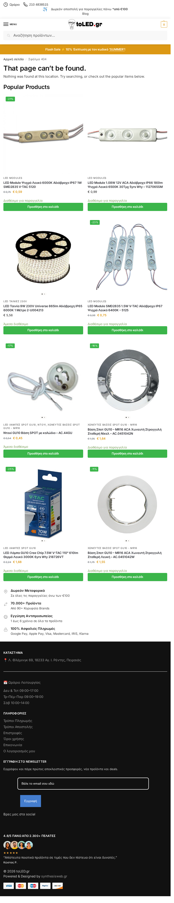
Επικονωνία (12, 745)
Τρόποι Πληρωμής (17, 721)
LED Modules (12, 178)
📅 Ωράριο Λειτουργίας (22, 682)
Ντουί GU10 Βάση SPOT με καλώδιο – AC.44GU (37, 433)
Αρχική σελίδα (13, 59)
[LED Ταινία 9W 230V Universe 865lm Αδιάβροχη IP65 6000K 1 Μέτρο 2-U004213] (43, 257)
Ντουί (42, 424)
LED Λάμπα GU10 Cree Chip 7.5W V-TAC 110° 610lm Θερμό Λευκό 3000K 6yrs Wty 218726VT (40, 555)
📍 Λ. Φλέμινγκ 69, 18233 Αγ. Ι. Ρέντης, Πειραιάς (42, 660)
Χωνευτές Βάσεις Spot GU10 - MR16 (112, 424)
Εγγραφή (30, 801)
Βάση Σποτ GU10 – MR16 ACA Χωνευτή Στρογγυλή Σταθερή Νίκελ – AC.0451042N (125, 431)
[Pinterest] (48, 822)
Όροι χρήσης (13, 739)
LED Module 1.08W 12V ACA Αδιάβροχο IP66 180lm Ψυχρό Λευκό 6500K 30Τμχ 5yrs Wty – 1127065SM (125, 185)
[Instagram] (15, 822)
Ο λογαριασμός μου (19, 751)
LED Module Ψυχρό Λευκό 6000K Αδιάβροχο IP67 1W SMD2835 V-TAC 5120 (42, 185)
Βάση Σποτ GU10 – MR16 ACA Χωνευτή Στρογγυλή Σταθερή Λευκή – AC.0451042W (125, 555)
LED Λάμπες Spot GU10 (19, 424)
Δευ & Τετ (11, 691)
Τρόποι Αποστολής (18, 727)
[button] (163, 24)
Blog (85, 13)
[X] (31, 822)
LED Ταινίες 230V (15, 301)
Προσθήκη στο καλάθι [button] (43, 206)
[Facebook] (5, 822)
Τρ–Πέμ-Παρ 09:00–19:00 (23, 697)
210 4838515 (38, 4)
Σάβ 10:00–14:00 (16, 703)
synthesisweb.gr (54, 876)
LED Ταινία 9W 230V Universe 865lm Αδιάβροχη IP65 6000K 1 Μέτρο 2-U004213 (42, 308)
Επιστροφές (12, 733)
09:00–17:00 (28, 691)
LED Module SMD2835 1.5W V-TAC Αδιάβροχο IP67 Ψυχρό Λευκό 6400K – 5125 (125, 308)
